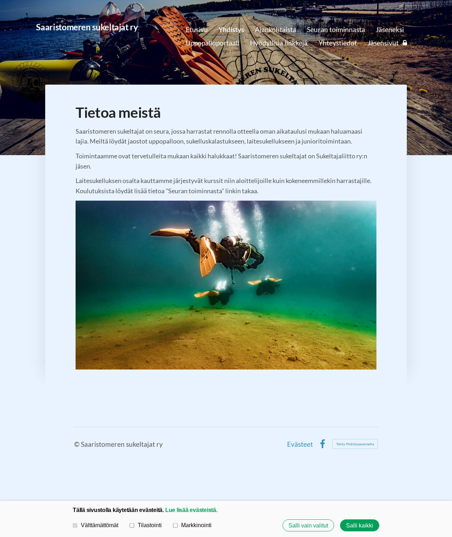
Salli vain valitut (308, 525)
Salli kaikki (359, 525)
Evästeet (300, 444)
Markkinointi (196, 525)
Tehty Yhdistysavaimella (355, 444)
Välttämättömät (99, 525)
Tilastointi (150, 525)
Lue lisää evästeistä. (191, 510)
